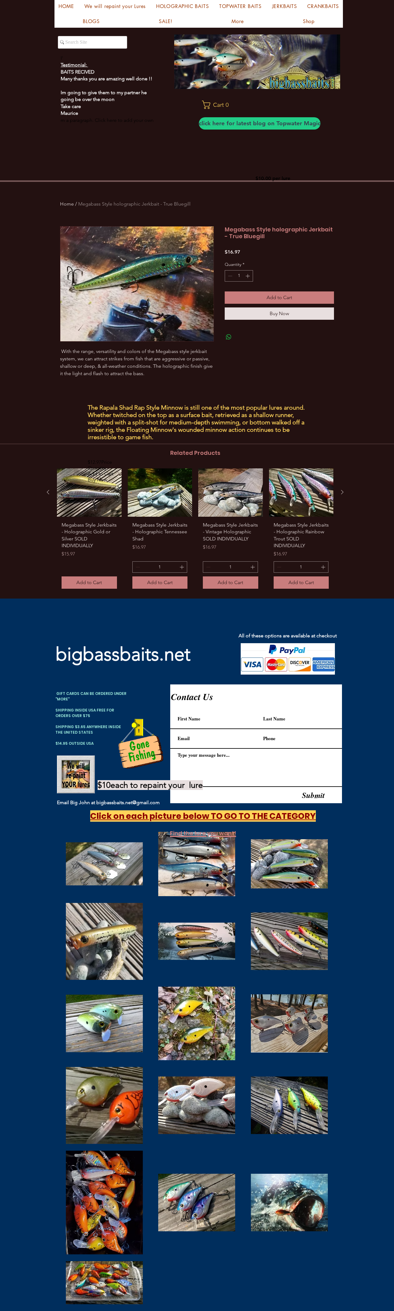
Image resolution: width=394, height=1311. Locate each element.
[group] (195, 531)
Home (67, 204)
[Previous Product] (48, 492)
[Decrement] (229, 276)
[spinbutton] (238, 276)
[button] (218, 105)
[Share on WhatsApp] (228, 337)
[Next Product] (342, 492)
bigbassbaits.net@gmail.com (128, 802)
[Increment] (248, 276)
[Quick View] (89, 492)
